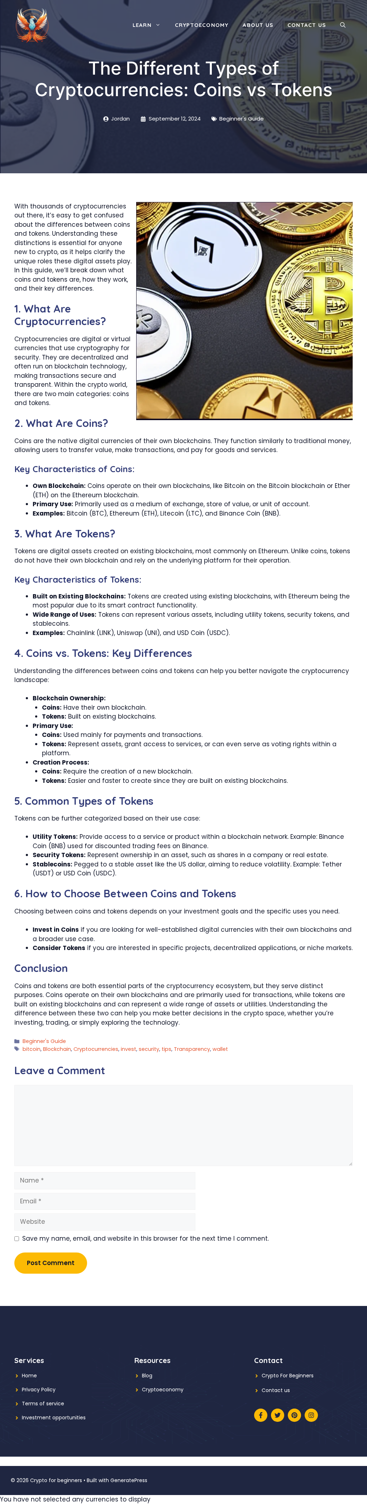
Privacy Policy (39, 1389)
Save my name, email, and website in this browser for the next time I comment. (145, 1238)
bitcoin (31, 1049)
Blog (147, 1375)
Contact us (306, 25)
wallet (220, 1049)
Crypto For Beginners (288, 1375)
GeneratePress (128, 1480)
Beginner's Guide (241, 118)
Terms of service (43, 1403)
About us (258, 25)
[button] (343, 25)
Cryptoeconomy (202, 25)
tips (166, 1049)
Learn (142, 25)
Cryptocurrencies (95, 1049)
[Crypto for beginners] (32, 24)
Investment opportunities (54, 1417)
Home (29, 1375)
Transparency (192, 1049)
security (149, 1049)
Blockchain (57, 1049)
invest (128, 1049)
